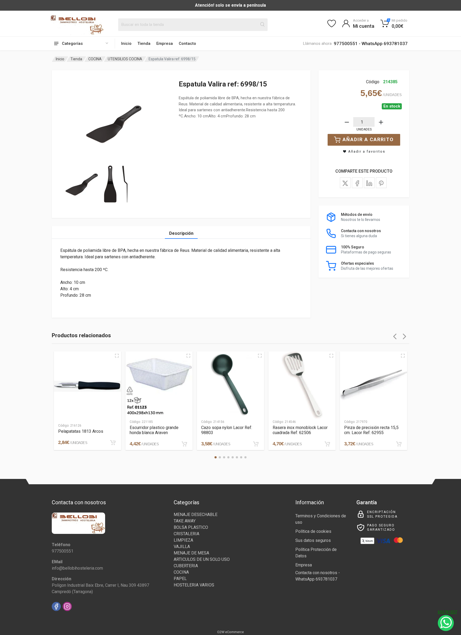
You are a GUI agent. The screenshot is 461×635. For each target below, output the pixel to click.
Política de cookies (313, 531)
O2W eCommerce (230, 632)
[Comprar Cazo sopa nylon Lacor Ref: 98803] (256, 444)
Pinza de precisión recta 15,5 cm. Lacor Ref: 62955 (371, 430)
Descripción (181, 233)
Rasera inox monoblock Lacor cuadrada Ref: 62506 (300, 430)
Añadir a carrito (368, 139)
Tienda (143, 43)
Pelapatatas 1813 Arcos (80, 431)
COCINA (95, 59)
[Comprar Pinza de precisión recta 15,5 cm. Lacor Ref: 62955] (399, 444)
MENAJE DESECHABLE (195, 514)
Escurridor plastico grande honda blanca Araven (154, 430)
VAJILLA (182, 546)
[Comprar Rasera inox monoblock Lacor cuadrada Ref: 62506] (327, 444)
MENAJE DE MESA (191, 552)
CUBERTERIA (186, 565)
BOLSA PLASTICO (191, 527)
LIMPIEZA (183, 540)
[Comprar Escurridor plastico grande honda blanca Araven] (184, 444)
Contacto (187, 43)
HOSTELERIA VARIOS (194, 585)
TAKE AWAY (185, 520)
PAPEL (180, 578)
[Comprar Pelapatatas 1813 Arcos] (113, 442)
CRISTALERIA (186, 533)
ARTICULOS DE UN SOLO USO (202, 559)
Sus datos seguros (313, 540)
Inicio (126, 43)
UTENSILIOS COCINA (125, 59)
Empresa (164, 43)
